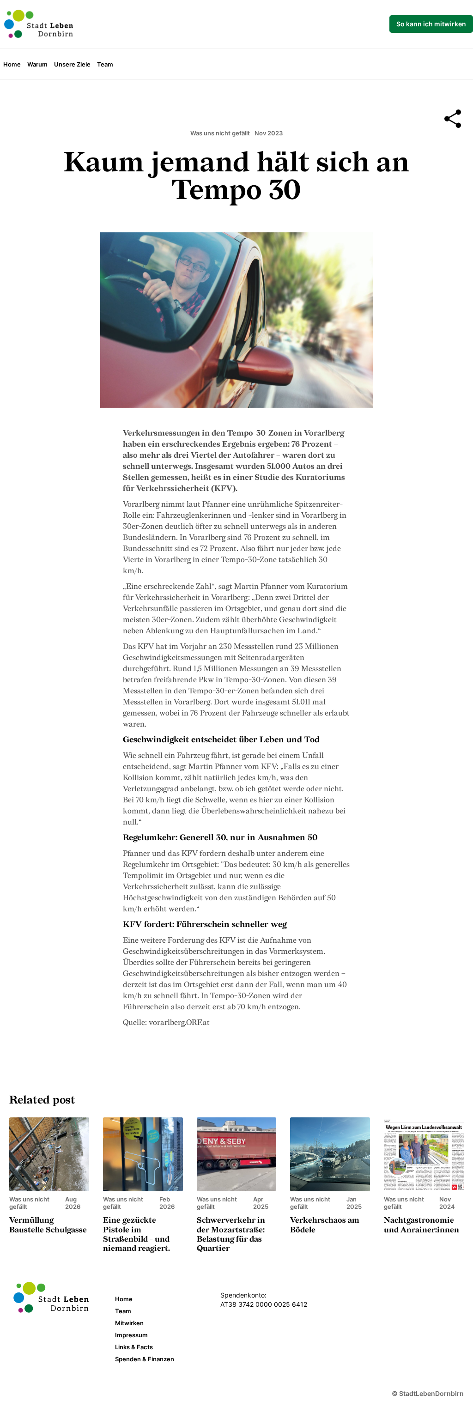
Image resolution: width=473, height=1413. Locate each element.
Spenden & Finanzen (144, 1359)
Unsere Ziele (72, 64)
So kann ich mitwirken (431, 24)
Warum (37, 64)
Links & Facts (134, 1347)
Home (12, 64)
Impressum (131, 1335)
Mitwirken (129, 1323)
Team (105, 64)
